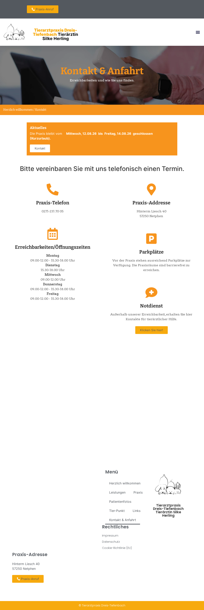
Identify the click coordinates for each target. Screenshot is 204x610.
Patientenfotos (120, 502)
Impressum (110, 536)
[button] (197, 32)
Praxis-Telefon (52, 203)
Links (136, 511)
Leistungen (117, 492)
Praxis (138, 492)
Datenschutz (111, 542)
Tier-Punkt (117, 511)
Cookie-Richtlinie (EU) (117, 548)
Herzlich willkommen (124, 483)
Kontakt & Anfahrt (122, 520)
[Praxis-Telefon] (53, 189)
